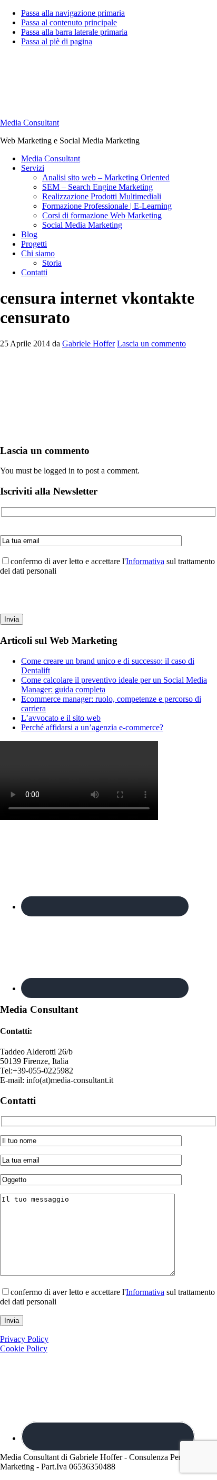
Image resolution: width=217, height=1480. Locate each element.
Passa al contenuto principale (69, 22)
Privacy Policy (24, 1338)
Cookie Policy (23, 1348)
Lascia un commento (151, 343)
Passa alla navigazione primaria (73, 12)
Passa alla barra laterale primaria (74, 31)
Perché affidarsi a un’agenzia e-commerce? (92, 727)
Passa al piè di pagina (56, 41)
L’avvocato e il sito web (61, 717)
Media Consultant (29, 122)
